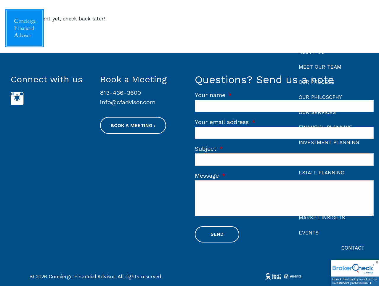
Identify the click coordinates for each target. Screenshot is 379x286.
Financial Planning (326, 127)
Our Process (316, 82)
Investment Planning (329, 142)
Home (357, 21)
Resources (314, 188)
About (307, 37)
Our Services (317, 112)
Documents (314, 203)
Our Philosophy (320, 97)
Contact (352, 248)
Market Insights (322, 218)
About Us (311, 52)
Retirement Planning (329, 157)
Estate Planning (321, 173)
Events (309, 233)
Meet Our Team (320, 67)
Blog (347, 203)
